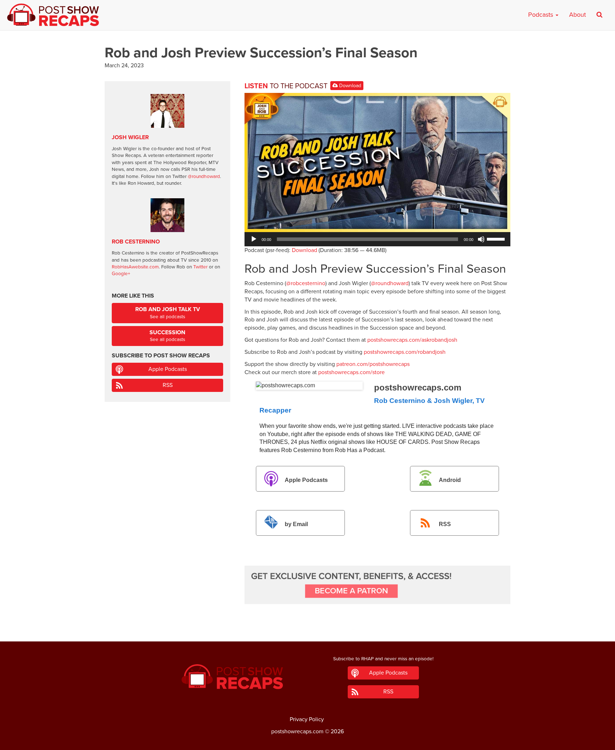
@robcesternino (305, 283)
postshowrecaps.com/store (351, 372)
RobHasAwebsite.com (135, 267)
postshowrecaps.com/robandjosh (405, 352)
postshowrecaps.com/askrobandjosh (412, 339)
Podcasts (541, 15)
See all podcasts (167, 313)
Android (450, 480)
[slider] (497, 238)
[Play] (253, 239)
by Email (296, 524)
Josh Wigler (130, 137)
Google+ (121, 274)
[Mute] (481, 239)
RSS (445, 524)
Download (349, 86)
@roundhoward (390, 283)
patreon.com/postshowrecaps (373, 364)
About (577, 15)
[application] (377, 239)
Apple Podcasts (306, 480)
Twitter (200, 267)
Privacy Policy (307, 719)
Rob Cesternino (136, 241)
